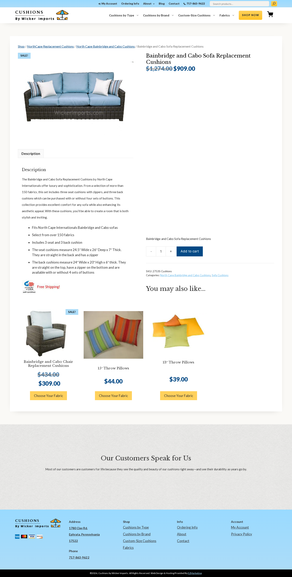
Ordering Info (130, 3)
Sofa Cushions (220, 275)
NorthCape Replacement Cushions (50, 46)
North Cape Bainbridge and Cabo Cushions (105, 46)
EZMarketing (195, 573)
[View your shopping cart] (270, 15)
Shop (21, 46)
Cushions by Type (121, 15)
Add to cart (190, 251)
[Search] (274, 3)
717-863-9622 (196, 3)
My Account (109, 3)
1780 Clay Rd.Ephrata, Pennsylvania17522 (84, 534)
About (147, 3)
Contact (174, 3)
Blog (162, 3)
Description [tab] (30, 153)
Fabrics (224, 15)
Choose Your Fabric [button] (48, 396)
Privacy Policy (241, 534)
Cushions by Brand (156, 15)
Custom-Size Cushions (194, 15)
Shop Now (250, 15)
